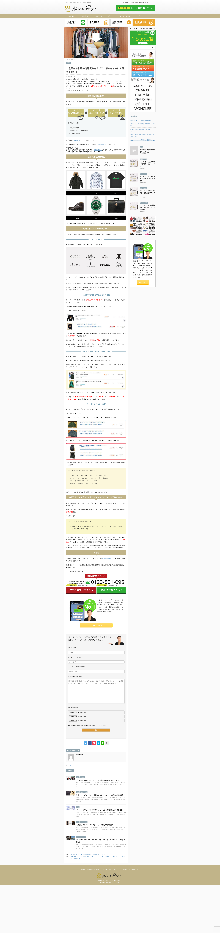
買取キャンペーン (112, 16)
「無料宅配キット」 (103, 144)
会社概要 (83, 869)
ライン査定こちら (95, 625)
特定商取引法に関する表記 (93, 869)
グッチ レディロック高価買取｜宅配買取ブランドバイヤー (142, 141)
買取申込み (71, 16)
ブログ (140, 16)
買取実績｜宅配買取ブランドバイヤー (126, 16)
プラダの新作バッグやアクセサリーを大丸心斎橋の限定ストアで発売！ (98, 780)
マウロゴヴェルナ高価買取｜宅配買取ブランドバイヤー (142, 130)
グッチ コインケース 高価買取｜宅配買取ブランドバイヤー (142, 135)
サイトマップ (117, 869)
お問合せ (125, 869)
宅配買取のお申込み (78, 140)
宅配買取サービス (107, 558)
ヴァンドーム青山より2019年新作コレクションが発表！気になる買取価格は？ (100, 810)
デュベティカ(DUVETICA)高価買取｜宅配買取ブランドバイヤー (89, 854)
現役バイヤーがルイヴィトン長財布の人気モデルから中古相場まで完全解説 (99, 795)
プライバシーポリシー (107, 869)
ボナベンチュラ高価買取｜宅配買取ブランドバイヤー (142, 124)
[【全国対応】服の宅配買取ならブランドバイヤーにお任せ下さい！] (98, 743)
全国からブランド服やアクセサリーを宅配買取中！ (110, 880)
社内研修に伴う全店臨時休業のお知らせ (140, 120)
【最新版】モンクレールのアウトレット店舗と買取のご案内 (94, 825)
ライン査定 (142, 282)
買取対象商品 (85, 16)
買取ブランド (98, 16)
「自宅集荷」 (98, 150)
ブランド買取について (134, 869)
